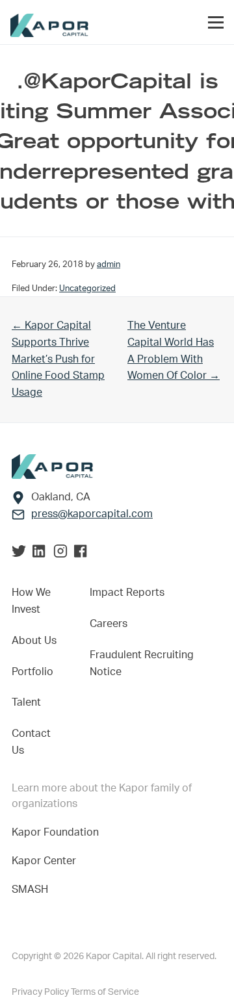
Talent (26, 702)
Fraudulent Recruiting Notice (142, 663)
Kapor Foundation (58, 832)
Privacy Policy (41, 992)
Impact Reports (127, 592)
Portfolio (32, 672)
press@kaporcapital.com (92, 514)
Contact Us (31, 742)
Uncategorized (87, 288)
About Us (34, 640)
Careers (108, 624)
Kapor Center (46, 861)
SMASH (30, 889)
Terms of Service (105, 992)
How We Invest (31, 601)
